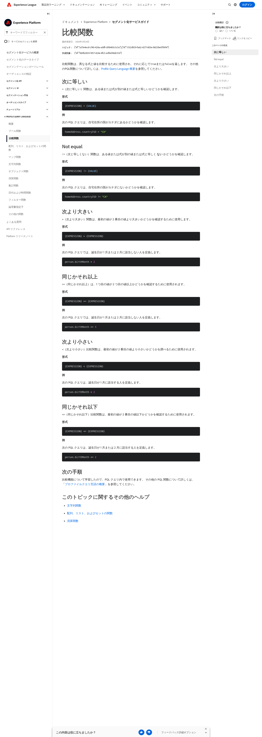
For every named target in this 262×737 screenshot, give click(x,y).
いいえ (233, 30)
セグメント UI (12, 88)
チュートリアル (13, 109)
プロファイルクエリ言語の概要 (85, 484)
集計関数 (14, 185)
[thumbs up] (141, 732)
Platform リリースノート (19, 236)
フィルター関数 (17, 199)
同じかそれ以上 (222, 73)
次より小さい (221, 80)
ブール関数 (15, 131)
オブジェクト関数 (19, 171)
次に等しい (220, 52)
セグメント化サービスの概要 (22, 52)
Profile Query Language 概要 (118, 68)
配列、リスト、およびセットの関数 (90, 513)
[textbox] (26, 32)
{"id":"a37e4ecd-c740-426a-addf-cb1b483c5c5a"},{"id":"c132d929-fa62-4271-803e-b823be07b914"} (121, 47)
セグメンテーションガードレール (25, 66)
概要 (11, 123)
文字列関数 (74, 505)
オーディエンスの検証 (18, 73)
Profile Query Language (18, 116)
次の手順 (219, 94)
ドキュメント (70, 22)
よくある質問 (13, 221)
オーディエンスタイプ (16, 102)
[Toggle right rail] (213, 14)
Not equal (219, 59)
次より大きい (221, 66)
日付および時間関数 (20, 192)
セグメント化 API (14, 81)
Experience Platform (95, 22)
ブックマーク (224, 38)
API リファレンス (15, 229)
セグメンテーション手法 (17, 95)
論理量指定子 (16, 207)
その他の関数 (16, 214)
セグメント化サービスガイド (130, 22)
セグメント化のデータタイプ (22, 59)
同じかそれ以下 (222, 87)
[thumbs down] (149, 732)
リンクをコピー (244, 38)
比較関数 (14, 138)
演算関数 (72, 521)
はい (221, 30)
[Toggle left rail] (48, 14)
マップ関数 (15, 157)
